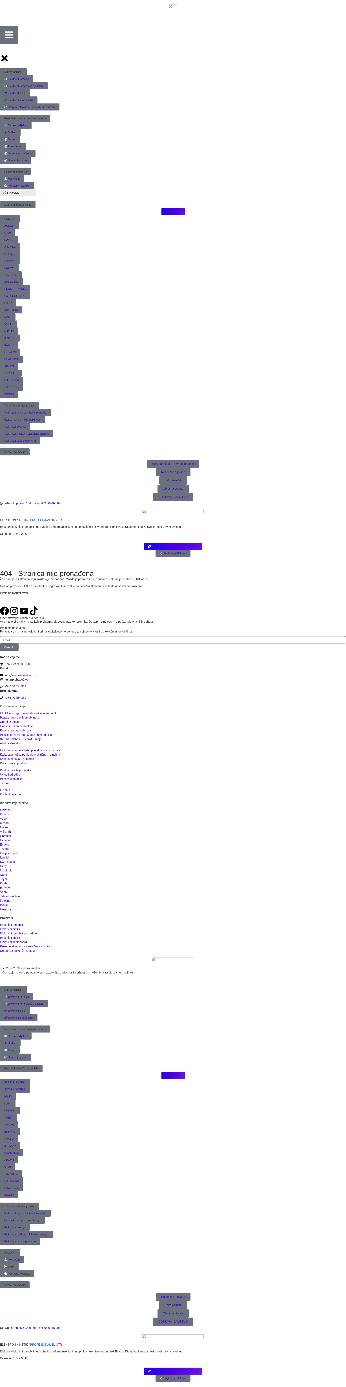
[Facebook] (4, 610)
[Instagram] (14, 610)
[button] (13, 989)
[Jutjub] (23, 610)
